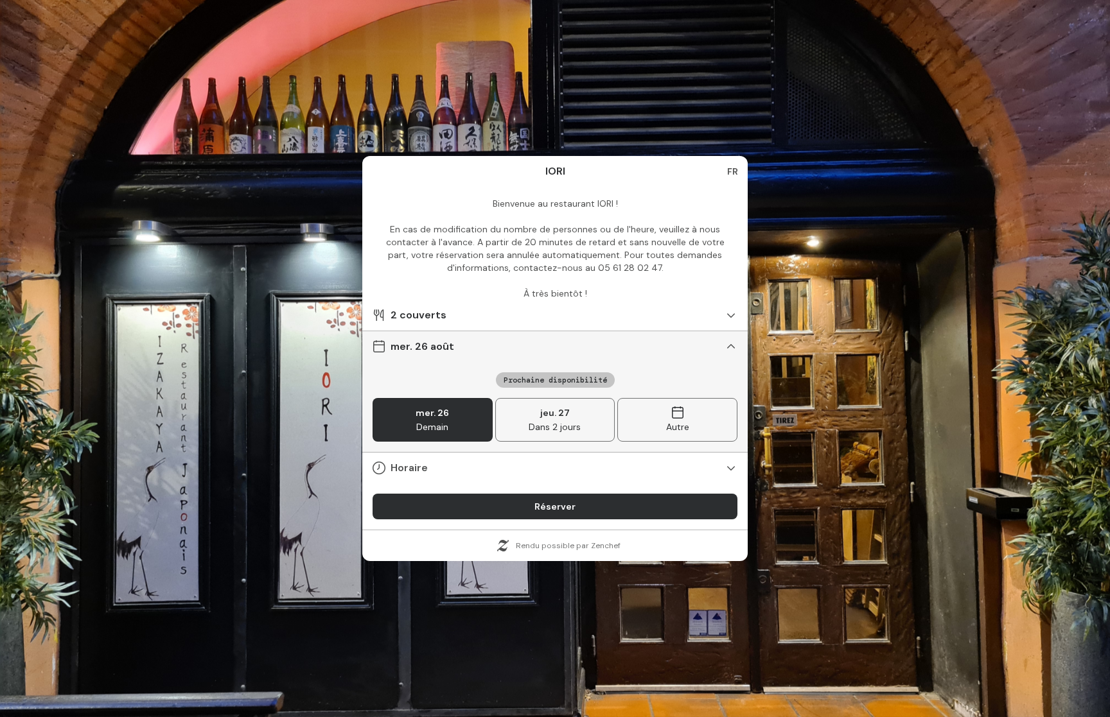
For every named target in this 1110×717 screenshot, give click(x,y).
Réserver (555, 506)
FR (732, 171)
